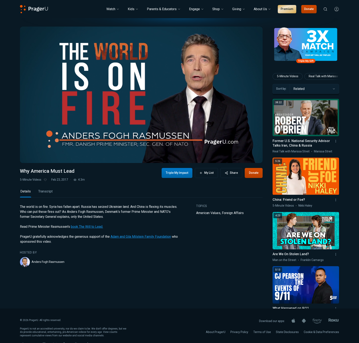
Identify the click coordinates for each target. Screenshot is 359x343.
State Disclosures (287, 332)
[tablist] (141, 193)
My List (209, 172)
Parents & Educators (162, 9)
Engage (194, 9)
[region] (141, 95)
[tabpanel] (141, 235)
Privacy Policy (239, 332)
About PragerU (215, 332)
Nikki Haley (305, 205)
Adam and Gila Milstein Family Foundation (141, 237)
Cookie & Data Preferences (321, 332)
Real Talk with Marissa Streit (327, 76)
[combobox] (314, 89)
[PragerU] (34, 9)
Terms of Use (262, 332)
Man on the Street (284, 260)
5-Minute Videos (30, 179)
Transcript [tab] (45, 191)
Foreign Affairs (233, 213)
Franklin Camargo (312, 260)
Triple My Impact (177, 172)
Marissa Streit (323, 151)
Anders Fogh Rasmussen (48, 261)
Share (234, 172)
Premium (287, 9)
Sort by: (281, 88)
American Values (208, 213)
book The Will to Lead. (87, 227)
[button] (28, 155)
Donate (309, 9)
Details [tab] (25, 191)
